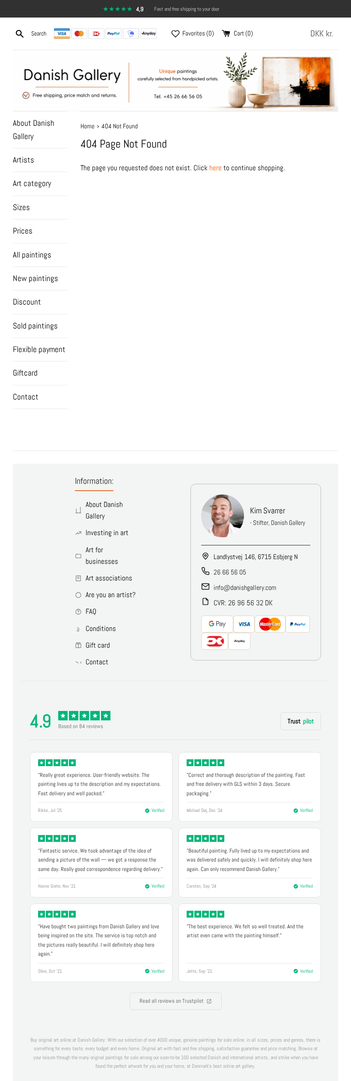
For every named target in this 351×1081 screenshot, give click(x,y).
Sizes (21, 207)
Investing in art (107, 532)
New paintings (35, 278)
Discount (27, 301)
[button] (323, 33)
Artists (23, 159)
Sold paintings (35, 325)
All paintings (32, 254)
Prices (23, 230)
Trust (301, 721)
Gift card (98, 645)
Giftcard (25, 372)
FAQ (91, 611)
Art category (32, 183)
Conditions (101, 628)
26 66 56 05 (230, 572)
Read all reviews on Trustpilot (172, 1000)
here (215, 167)
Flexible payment (39, 349)
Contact (26, 396)
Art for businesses (102, 555)
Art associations (109, 578)
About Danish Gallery (33, 129)
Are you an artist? (111, 594)
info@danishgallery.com (245, 587)
